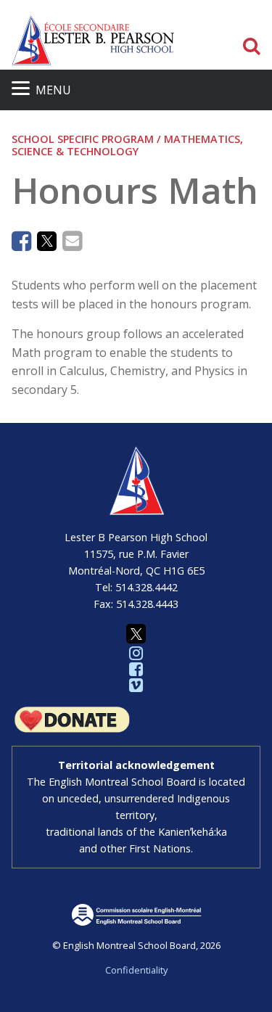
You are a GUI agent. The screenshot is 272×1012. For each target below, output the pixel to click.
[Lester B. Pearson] (93, 40)
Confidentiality (136, 969)
